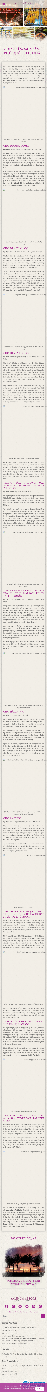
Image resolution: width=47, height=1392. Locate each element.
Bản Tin (10, 1354)
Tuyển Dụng (17, 1354)
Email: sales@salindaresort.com (13, 1377)
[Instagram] (13, 1306)
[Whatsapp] (40, 1306)
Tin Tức (4, 1354)
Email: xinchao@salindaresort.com (13, 1336)
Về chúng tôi (25, 1354)
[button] (42, 1265)
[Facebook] (6, 1306)
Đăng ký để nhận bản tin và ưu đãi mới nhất (23, 1312)
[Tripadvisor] (20, 1306)
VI (41, 4)
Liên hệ (32, 1354)
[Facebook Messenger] (33, 1306)
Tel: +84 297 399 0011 (9, 1330)
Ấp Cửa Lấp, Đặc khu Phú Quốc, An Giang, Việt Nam (19, 1327)
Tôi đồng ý (39, 1389)
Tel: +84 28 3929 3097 (9, 1371)
